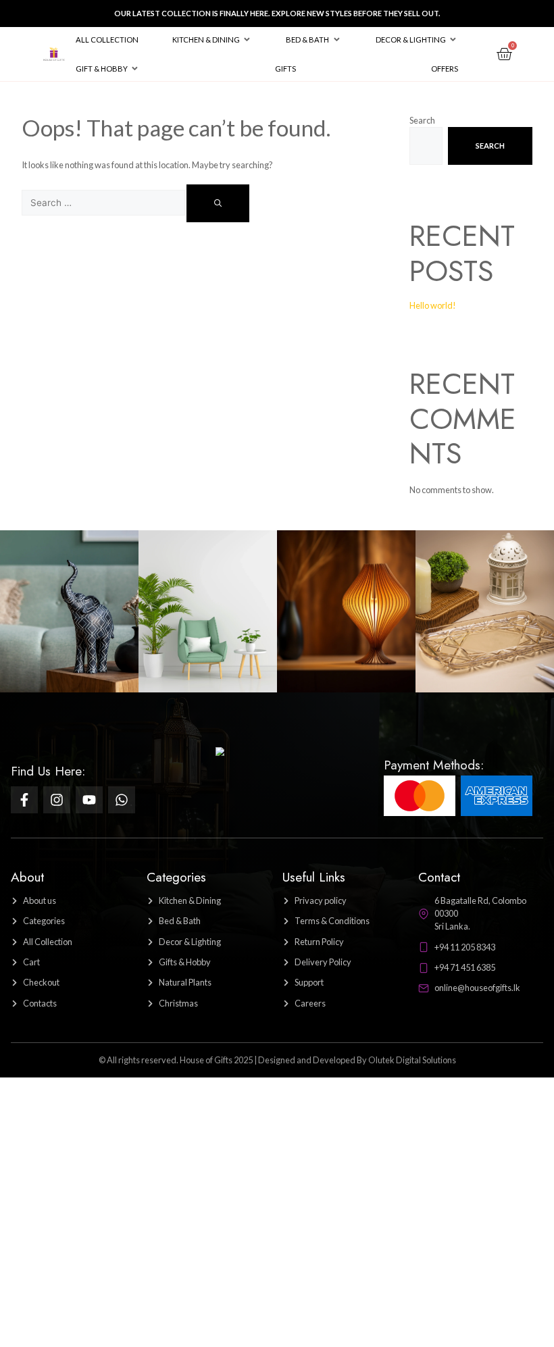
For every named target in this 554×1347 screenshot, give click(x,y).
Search (422, 120)
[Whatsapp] (121, 799)
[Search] (217, 203)
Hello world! (432, 305)
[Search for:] (104, 202)
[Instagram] (56, 799)
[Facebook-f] (24, 799)
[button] (212, 39)
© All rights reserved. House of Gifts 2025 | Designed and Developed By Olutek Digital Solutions (277, 1059)
